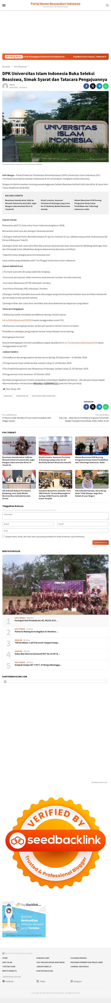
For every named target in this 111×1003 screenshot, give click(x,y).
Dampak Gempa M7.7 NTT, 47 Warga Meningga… (38, 665)
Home (5, 958)
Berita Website (9, 971)
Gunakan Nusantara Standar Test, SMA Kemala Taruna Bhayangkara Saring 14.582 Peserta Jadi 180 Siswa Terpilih (55, 494)
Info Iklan (7, 962)
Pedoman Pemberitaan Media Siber (86, 962)
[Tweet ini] (93, 86)
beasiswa (8, 395)
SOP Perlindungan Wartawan (50, 962)
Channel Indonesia (79, 966)
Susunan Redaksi (78, 958)
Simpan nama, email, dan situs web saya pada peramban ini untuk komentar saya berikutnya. (45, 536)
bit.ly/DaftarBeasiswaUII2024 (16, 320)
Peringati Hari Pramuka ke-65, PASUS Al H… (36, 620)
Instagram (78, 981)
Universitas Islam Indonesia (43, 395)
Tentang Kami (8, 966)
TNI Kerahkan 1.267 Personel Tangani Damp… (37, 642)
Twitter (42, 981)
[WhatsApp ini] (106, 86)
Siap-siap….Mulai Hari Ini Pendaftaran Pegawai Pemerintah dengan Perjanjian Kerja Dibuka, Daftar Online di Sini (84, 417)
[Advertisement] (55, 32)
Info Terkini (20, 618)
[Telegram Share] (99, 86)
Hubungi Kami (42, 958)
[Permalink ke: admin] (5, 86)
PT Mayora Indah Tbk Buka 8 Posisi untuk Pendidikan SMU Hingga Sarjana (26, 417)
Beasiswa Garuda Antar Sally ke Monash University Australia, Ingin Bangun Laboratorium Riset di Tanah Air (18, 461)
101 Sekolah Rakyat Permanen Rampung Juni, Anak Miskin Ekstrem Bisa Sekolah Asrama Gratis (16, 494)
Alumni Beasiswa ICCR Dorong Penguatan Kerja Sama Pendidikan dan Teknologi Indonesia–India (91, 460)
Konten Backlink (44, 971)
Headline (18, 640)
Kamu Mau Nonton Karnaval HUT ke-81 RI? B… (37, 654)
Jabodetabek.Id (43, 966)
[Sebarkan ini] (86, 86)
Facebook (9, 981)
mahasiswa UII (22, 395)
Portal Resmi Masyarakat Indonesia (55, 4)
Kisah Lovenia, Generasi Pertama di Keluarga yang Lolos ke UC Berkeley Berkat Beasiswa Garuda (55, 460)
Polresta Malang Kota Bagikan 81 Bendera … (37, 631)
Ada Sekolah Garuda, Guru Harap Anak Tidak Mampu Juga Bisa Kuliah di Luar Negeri (90, 493)
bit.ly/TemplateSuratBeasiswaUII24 (79, 342)
